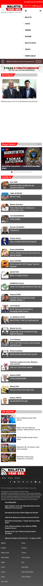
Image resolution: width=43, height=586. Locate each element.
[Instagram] (19, 482)
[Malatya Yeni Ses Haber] (14, 471)
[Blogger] (36, 482)
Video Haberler (26, 577)
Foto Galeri (4, 581)
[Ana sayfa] (25, 11)
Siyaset (24, 553)
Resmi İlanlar (5, 557)
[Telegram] (23, 482)
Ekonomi (24, 548)
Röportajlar (25, 567)
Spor (23, 562)
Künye (32, 2)
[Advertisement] (21, 36)
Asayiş (24, 543)
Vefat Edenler (26, 557)
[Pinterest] (31, 482)
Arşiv (26, 2)
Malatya (3, 543)
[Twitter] (15, 482)
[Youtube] (40, 482)
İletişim (37, 2)
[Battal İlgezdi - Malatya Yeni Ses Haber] (11, 8)
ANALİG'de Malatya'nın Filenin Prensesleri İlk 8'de (20, 61)
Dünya (3, 577)
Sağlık (3, 562)
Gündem (3, 548)
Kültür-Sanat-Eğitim (28, 572)
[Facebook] (10, 482)
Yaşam (3, 572)
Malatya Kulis (5, 553)
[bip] (27, 482)
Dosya (3, 567)
